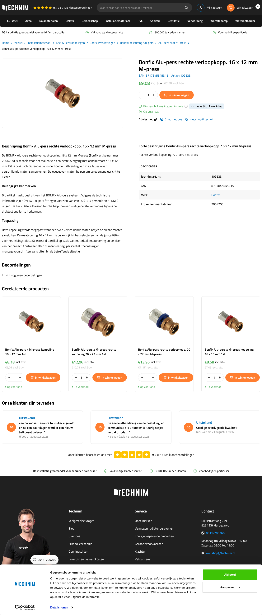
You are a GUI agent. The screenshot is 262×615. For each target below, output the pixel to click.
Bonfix (215, 195)
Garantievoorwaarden (149, 543)
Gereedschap (90, 21)
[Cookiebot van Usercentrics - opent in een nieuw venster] (25, 607)
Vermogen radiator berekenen (154, 528)
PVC (140, 21)
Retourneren (143, 559)
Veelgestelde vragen (81, 520)
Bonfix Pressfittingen (102, 43)
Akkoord (230, 574)
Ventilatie (174, 21)
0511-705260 (215, 533)
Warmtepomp (219, 21)
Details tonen (59, 607)
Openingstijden (78, 551)
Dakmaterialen (48, 21)
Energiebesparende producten (154, 536)
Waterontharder (245, 21)
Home (5, 43)
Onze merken (143, 520)
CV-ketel (12, 21)
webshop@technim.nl (204, 119)
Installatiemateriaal (117, 21)
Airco (28, 21)
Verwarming (195, 21)
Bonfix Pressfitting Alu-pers (136, 43)
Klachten (140, 551)
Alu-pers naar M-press (172, 43)
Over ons (74, 536)
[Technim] (15, 8)
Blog (71, 528)
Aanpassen (227, 587)
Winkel (18, 43)
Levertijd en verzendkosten (86, 559)
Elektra (69, 21)
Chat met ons (173, 119)
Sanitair (155, 21)
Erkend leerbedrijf (80, 543)
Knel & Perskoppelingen (70, 43)
